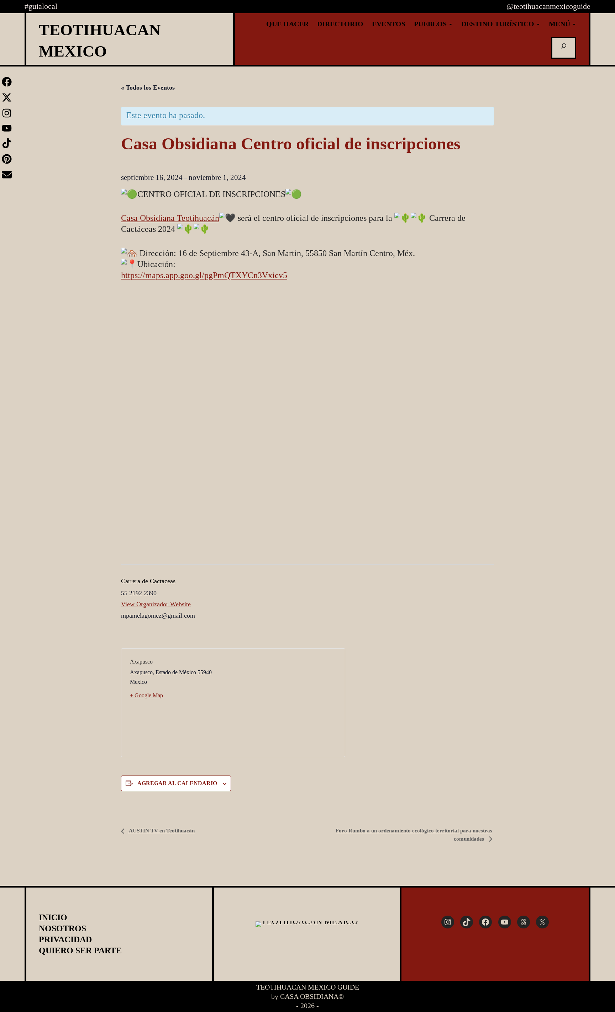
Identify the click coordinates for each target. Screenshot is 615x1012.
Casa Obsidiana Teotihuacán (170, 218)
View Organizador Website (156, 604)
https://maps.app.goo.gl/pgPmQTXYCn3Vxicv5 (204, 275)
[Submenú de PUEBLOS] (450, 24)
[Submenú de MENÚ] (574, 24)
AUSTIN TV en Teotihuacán (161, 830)
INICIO (53, 917)
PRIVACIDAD (65, 939)
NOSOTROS (62, 928)
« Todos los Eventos (148, 87)
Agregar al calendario (177, 783)
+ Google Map (146, 695)
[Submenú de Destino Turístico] (538, 24)
